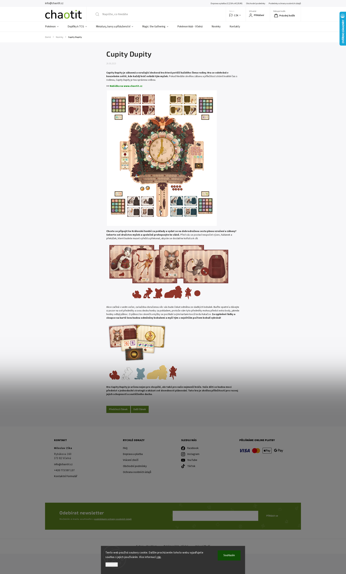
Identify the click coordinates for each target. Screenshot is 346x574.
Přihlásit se (272, 516)
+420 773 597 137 (64, 470)
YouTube (192, 460)
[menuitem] (54, 27)
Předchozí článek (118, 409)
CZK (236, 15)
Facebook (193, 448)
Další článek (140, 409)
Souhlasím (229, 555)
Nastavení (111, 564)
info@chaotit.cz (63, 464)
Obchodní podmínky (255, 3)
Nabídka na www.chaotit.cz (126, 86)
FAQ (125, 448)
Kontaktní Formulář (65, 476)
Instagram (193, 454)
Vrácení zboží (130, 460)
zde (158, 557)
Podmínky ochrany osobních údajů (285, 3)
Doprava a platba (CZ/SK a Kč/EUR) (226, 3)
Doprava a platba (133, 454)
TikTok (191, 466)
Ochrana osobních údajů (137, 472)
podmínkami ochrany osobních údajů (113, 519)
